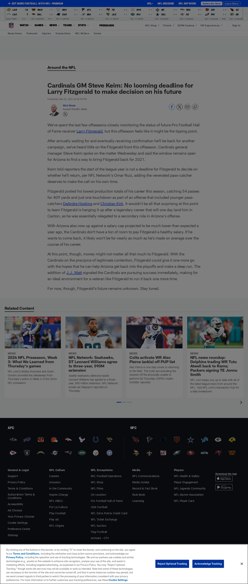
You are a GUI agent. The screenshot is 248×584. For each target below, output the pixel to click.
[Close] (242, 564)
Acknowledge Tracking (208, 563)
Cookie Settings (118, 579)
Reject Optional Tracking (172, 563)
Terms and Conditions (26, 553)
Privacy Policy (14, 557)
